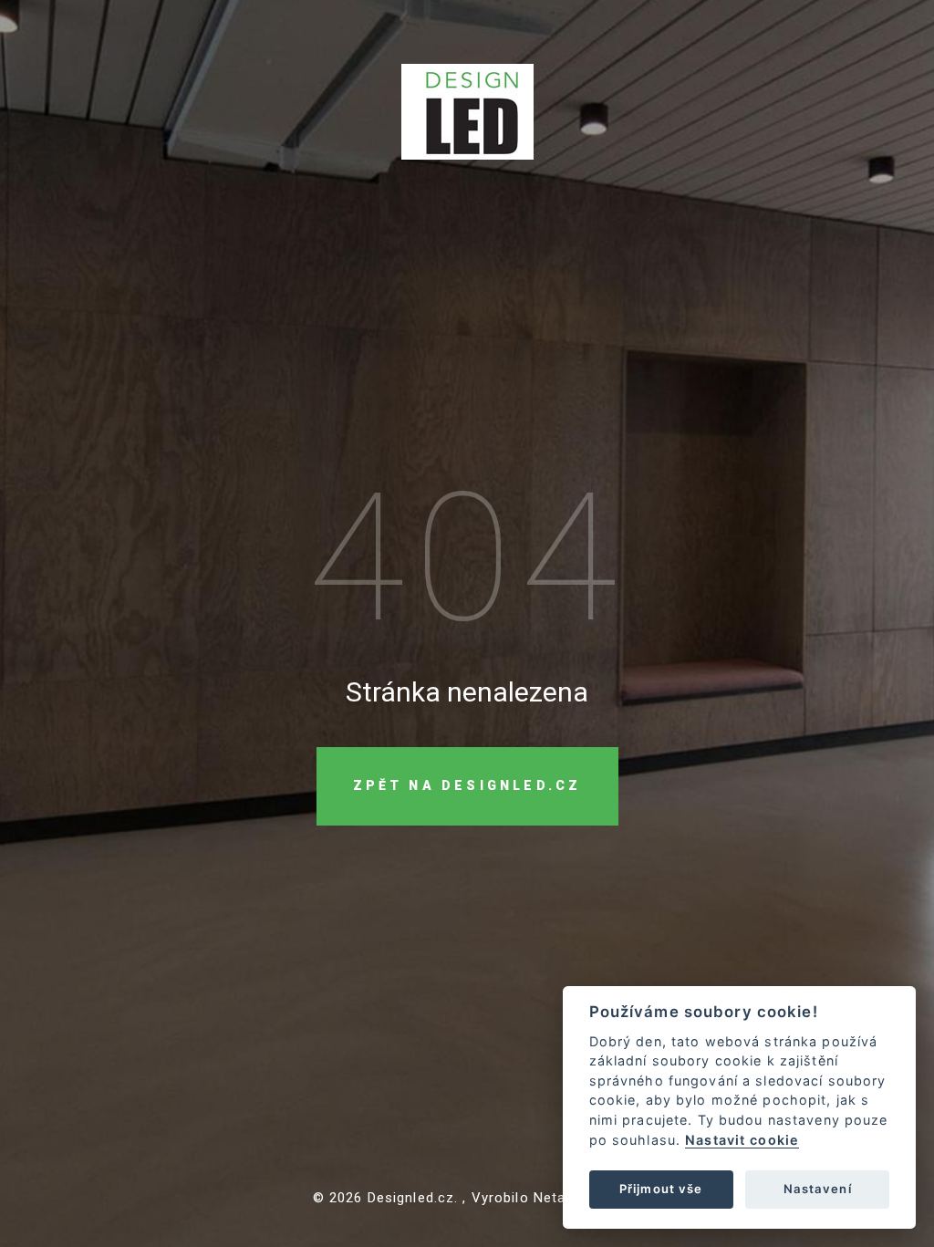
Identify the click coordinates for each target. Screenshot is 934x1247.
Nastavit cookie (742, 1140)
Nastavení (818, 1188)
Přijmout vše (661, 1188)
